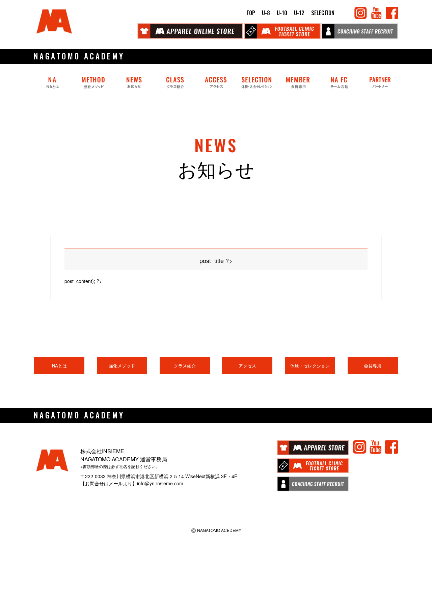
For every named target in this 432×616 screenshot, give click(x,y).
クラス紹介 (185, 365)
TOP (250, 13)
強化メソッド (122, 365)
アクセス (247, 365)
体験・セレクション (310, 365)
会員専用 (372, 365)
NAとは (59, 365)
